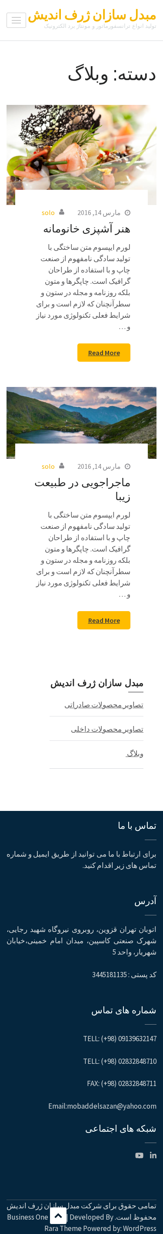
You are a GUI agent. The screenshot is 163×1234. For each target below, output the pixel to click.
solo (48, 212)
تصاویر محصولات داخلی (107, 729)
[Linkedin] (153, 1155)
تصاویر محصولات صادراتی (103, 704)
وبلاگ (134, 753)
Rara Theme (63, 1228)
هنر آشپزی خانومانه (86, 228)
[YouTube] (139, 1155)
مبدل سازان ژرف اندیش (92, 14)
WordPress (139, 1228)
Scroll (58, 1215)
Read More (104, 352)
